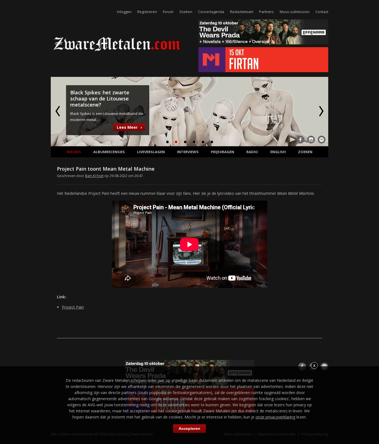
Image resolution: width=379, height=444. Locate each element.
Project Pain (73, 307)
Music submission (295, 11)
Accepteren (189, 428)
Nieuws (74, 151)
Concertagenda (211, 11)
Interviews (188, 151)
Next (320, 111)
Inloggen (124, 11)
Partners (266, 11)
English (278, 151)
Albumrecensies (109, 151)
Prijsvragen (222, 151)
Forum (168, 11)
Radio (252, 151)
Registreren (147, 11)
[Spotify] (321, 139)
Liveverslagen (151, 151)
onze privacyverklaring (275, 417)
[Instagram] (311, 139)
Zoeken (185, 11)
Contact (321, 11)
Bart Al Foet (94, 175)
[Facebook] (300, 139)
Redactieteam (241, 11)
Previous (58, 111)
